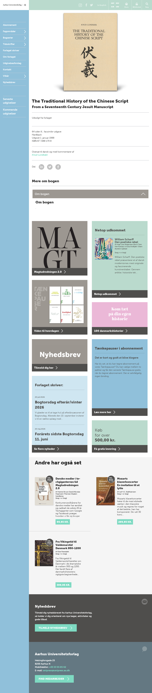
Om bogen (42, 194)
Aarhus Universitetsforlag (14, 5)
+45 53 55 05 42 (57, 667)
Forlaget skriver (11, 50)
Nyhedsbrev (9, 82)
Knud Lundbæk (40, 155)
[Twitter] (91, 5)
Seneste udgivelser (9, 100)
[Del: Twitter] (50, 166)
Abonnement (9, 25)
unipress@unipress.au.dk (56, 670)
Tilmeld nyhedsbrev (53, 627)
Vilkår (6, 76)
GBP (112, 3)
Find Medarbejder (51, 678)
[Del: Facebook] (58, 166)
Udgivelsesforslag (12, 63)
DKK (117, 3)
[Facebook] (86, 5)
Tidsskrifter (9, 44)
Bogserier (8, 37)
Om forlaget (9, 57)
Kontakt (7, 69)
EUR (112, 7)
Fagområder (9, 31)
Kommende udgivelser (10, 111)
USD (117, 7)
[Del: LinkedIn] (42, 166)
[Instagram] (80, 5)
